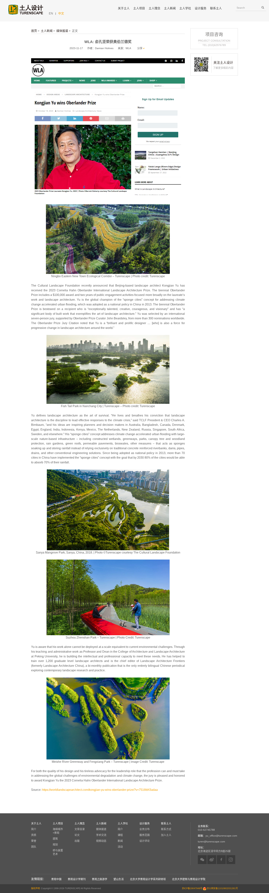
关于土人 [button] (124, 8)
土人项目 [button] (139, 8)
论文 (77, 834)
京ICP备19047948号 (192, 888)
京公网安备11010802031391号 (222, 888)
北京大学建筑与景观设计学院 (188, 879)
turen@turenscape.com (211, 841)
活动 (120, 846)
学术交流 (101, 834)
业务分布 (144, 829)
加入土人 (166, 834)
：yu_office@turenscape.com (217, 835)
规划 (55, 844)
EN (51, 13)
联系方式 (166, 829)
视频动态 (101, 840)
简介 (33, 829)
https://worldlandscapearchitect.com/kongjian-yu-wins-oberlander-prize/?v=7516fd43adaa (99, 789)
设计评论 (144, 840)
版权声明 (35, 888)
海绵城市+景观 (58, 831)
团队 (33, 846)
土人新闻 (47, 30)
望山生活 (118, 879)
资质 (33, 834)
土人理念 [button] (154, 8)
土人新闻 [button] (170, 8)
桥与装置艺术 (58, 852)
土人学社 (185, 8)
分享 (139, 48)
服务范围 (144, 834)
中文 (61, 13)
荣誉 (33, 840)
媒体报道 (62, 30)
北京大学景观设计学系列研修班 (148, 879)
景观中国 (56, 879)
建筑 (55, 838)
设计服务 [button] (200, 8)
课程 (120, 834)
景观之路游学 (99, 879)
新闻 (120, 840)
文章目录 (79, 829)
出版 (77, 840)
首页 (34, 30)
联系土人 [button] (216, 8)
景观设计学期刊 (77, 879)
